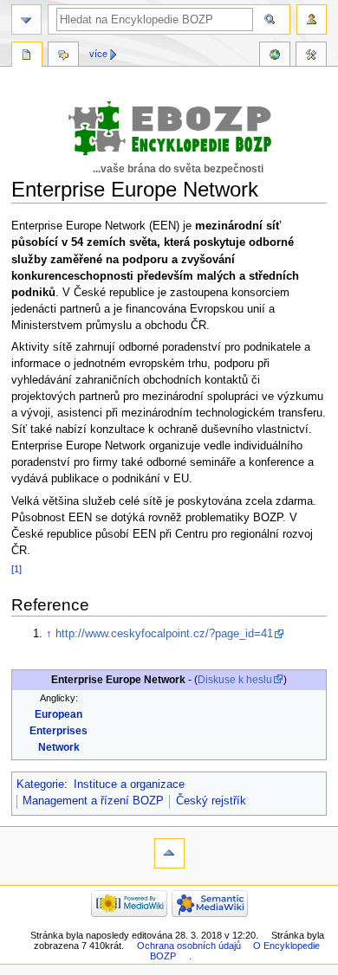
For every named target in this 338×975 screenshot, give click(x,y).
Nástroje (311, 56)
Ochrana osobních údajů (189, 945)
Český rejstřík (211, 801)
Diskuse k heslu (235, 680)
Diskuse (63, 56)
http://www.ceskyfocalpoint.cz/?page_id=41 (164, 634)
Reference (274, 56)
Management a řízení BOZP (93, 801)
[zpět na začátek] (169, 853)
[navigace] (26, 19)
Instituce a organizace (129, 784)
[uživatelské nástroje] (311, 19)
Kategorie (40, 784)
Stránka (27, 56)
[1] (16, 569)
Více (98, 53)
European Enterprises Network (58, 730)
